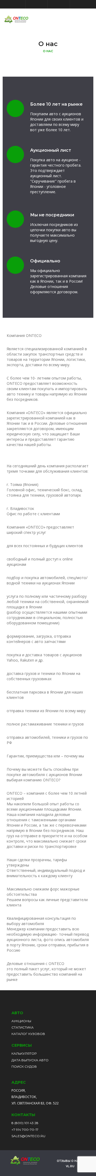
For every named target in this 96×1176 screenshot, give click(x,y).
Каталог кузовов (28, 1034)
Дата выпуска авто (30, 1060)
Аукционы (21, 1021)
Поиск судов (24, 1066)
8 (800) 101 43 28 (24, 1123)
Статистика (22, 1027)
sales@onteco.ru (28, 1136)
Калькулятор (24, 1053)
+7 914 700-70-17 (24, 1130)
